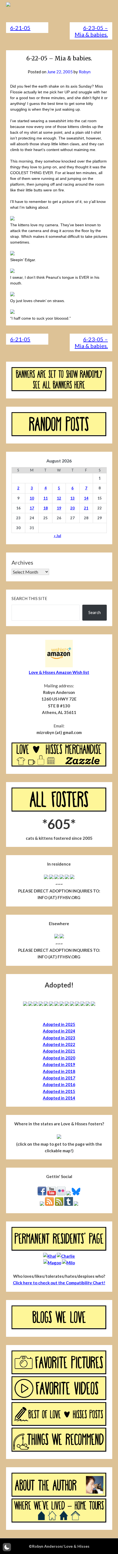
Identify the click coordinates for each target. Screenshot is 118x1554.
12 (59, 498)
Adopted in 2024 (59, 1030)
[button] (7, 1547)
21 (86, 508)
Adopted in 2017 (59, 1077)
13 (72, 498)
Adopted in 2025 (59, 1024)
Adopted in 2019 (59, 1064)
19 (59, 508)
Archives (22, 562)
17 (32, 508)
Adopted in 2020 (59, 1057)
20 (72, 508)
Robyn (85, 71)
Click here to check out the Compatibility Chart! (59, 1282)
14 (86, 498)
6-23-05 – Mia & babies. (91, 31)
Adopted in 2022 (59, 1044)
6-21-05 (20, 27)
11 (45, 498)
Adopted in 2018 (59, 1071)
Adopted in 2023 (59, 1037)
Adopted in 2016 (59, 1084)
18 (45, 508)
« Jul (57, 536)
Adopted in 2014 (59, 1097)
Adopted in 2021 (59, 1050)
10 (32, 498)
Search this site (29, 598)
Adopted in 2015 (59, 1091)
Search (94, 612)
